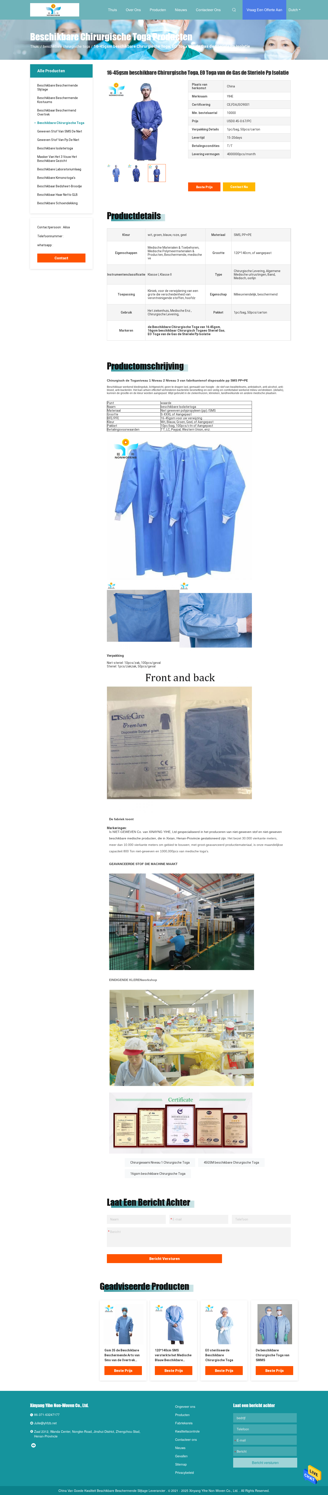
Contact (61, 258)
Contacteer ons (208, 9)
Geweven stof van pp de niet (58, 140)
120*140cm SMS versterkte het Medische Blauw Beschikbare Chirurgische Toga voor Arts (173, 1355)
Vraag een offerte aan (264, 9)
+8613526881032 (66, 245)
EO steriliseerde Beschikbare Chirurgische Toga (219, 1355)
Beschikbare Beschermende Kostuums (57, 100)
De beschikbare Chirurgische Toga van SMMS (272, 1355)
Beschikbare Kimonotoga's (56, 178)
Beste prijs (204, 187)
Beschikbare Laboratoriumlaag (59, 169)
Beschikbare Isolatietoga (55, 148)
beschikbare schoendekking (57, 203)
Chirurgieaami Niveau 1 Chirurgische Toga (160, 1162)
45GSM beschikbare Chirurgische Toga (231, 1162)
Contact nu (239, 187)
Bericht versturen (164, 1259)
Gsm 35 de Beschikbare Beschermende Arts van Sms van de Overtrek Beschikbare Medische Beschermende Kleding (122, 1355)
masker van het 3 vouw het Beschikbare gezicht (57, 159)
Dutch (293, 9)
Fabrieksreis (184, 1423)
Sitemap (181, 1464)
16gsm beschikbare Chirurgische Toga (157, 1173)
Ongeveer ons (185, 1406)
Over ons (133, 9)
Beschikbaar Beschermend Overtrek (56, 112)
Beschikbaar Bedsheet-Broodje (59, 186)
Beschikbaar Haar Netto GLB (57, 194)
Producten (158, 9)
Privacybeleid (184, 1472)
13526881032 (74, 236)
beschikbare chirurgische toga (66, 46)
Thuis (112, 9)
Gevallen (181, 1456)
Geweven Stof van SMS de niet (59, 131)
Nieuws (181, 9)
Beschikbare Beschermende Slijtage (57, 87)
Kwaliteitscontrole (187, 1431)
